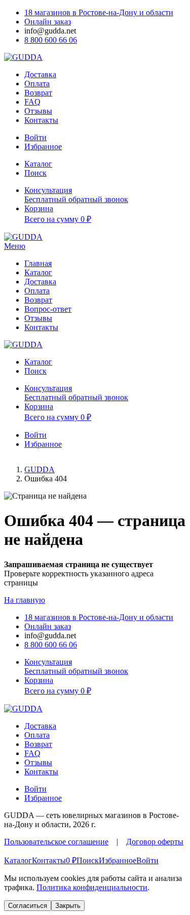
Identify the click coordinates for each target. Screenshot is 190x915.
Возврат (38, 92)
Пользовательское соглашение (56, 841)
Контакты (41, 120)
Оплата (37, 83)
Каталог (38, 272)
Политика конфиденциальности (91, 887)
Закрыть (68, 905)
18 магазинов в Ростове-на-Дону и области (98, 12)
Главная (38, 263)
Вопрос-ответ (47, 309)
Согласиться (27, 905)
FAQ (32, 101)
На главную (24, 600)
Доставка (40, 74)
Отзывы (38, 111)
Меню (14, 246)
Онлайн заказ (47, 21)
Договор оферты (154, 841)
